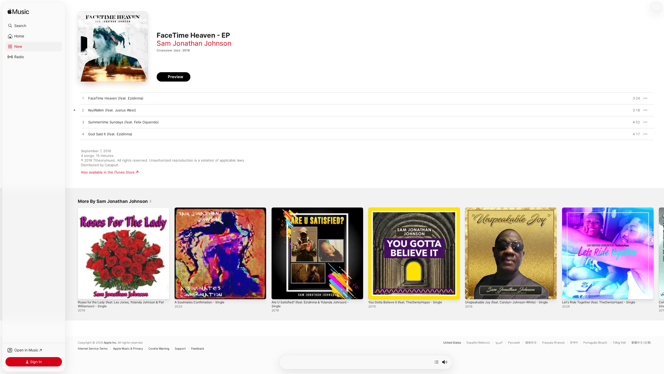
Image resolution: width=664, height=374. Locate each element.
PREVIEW (634, 98)
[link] (115, 201)
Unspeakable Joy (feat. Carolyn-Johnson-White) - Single (505, 212)
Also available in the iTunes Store (108, 172)
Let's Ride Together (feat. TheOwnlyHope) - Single (603, 210)
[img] (18, 12)
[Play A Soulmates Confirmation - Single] (181, 293)
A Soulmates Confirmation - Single (202, 210)
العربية (499, 342)
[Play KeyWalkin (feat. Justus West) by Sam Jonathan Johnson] (83, 110)
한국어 (574, 342)
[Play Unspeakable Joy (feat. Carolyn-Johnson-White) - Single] (471, 293)
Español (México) (478, 342)
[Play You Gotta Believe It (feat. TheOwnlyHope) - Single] (375, 293)
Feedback (197, 348)
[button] (34, 25)
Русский (514, 342)
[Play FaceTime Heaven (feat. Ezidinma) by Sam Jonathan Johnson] (83, 98)
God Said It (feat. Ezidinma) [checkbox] (110, 134)
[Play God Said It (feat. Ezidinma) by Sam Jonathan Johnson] (83, 134)
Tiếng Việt (619, 342)
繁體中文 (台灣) (641, 342)
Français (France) (553, 342)
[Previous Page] (72, 253)
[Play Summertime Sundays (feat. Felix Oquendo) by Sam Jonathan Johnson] (83, 122)
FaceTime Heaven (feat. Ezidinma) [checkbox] (115, 98)
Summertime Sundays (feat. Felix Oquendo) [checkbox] (123, 122)
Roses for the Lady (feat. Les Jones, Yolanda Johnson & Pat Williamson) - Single (123, 212)
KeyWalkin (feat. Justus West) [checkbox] (112, 110)
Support (180, 348)
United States (452, 342)
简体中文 (531, 342)
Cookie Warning (158, 348)
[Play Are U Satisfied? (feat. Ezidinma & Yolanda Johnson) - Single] (278, 293)
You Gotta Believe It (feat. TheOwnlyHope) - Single (409, 210)
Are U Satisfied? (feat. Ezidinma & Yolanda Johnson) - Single (315, 212)
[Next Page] (658, 253)
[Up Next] (436, 362)
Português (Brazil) (595, 342)
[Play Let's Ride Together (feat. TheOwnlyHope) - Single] (568, 293)
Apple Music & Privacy (128, 348)
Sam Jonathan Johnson (194, 43)
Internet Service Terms (93, 348)
